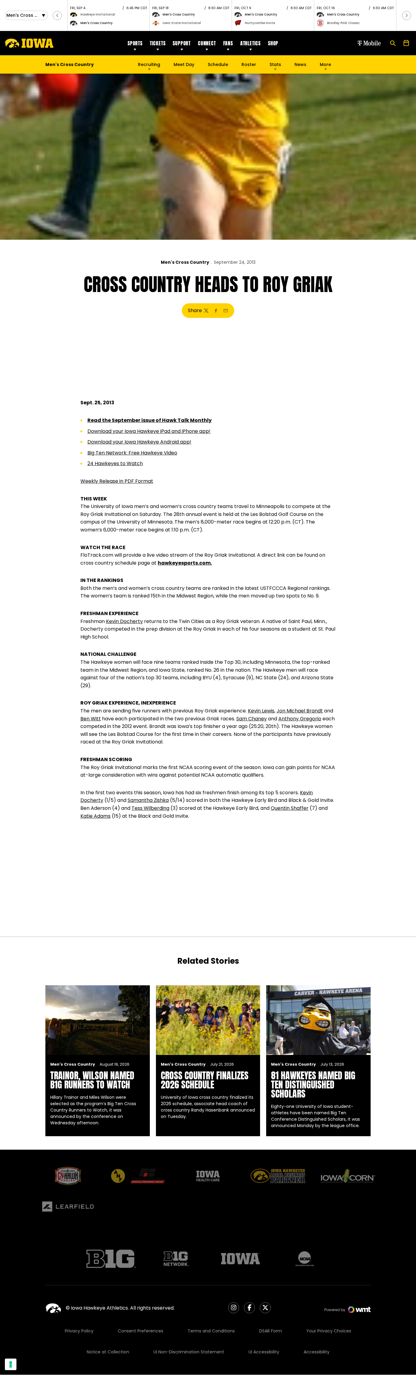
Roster (248, 64)
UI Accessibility (264, 1352)
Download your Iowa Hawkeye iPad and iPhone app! (148, 431)
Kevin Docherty (124, 621)
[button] (57, 15)
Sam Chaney (251, 718)
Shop (273, 43)
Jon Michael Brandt (300, 710)
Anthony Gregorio (299, 718)
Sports (135, 43)
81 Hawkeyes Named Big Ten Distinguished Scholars (313, 1085)
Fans (228, 43)
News (300, 64)
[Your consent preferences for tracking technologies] (10, 1364)
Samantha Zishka (148, 800)
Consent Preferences (140, 1331)
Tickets (158, 43)
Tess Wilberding (150, 808)
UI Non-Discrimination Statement (188, 1352)
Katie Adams (95, 816)
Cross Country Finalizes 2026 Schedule (205, 1080)
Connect (207, 43)
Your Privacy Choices (328, 1331)
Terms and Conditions (211, 1331)
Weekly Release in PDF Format (116, 481)
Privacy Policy (79, 1331)
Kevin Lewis (261, 710)
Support (182, 43)
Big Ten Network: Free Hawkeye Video (132, 452)
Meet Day (184, 64)
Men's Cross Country (185, 262)
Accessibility (317, 1352)
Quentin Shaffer (289, 808)
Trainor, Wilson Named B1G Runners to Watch (92, 1080)
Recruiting (149, 64)
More (325, 64)
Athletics (250, 43)
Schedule (218, 64)
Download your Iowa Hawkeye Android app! (139, 441)
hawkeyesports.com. (185, 562)
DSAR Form (270, 1331)
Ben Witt (90, 718)
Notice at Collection (108, 1352)
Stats (275, 64)
